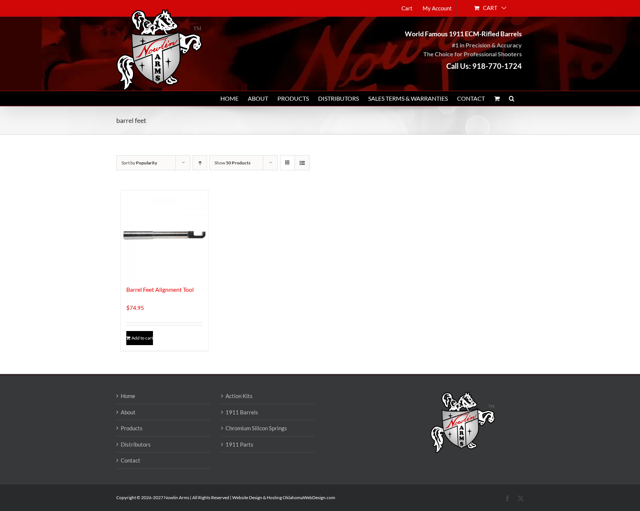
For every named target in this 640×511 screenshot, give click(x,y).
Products (132, 428)
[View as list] (302, 163)
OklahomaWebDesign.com (309, 497)
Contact (130, 460)
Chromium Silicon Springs (256, 428)
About (128, 412)
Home (128, 396)
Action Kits (239, 396)
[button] (511, 98)
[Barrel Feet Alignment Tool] (164, 234)
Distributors (136, 444)
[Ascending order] (200, 162)
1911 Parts (239, 444)
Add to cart (142, 338)
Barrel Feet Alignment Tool (160, 289)
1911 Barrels (242, 412)
